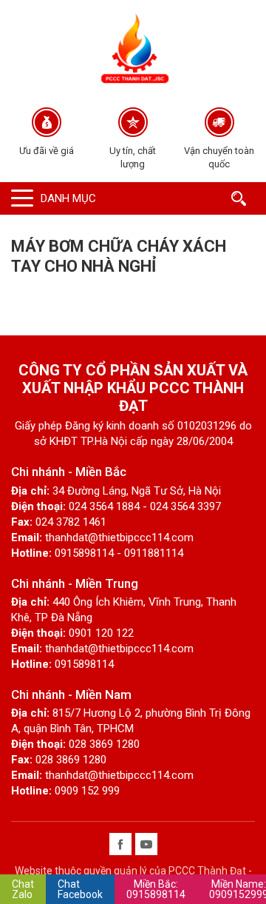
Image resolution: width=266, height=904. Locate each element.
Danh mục (68, 198)
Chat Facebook (80, 889)
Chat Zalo (23, 889)
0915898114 (155, 889)
